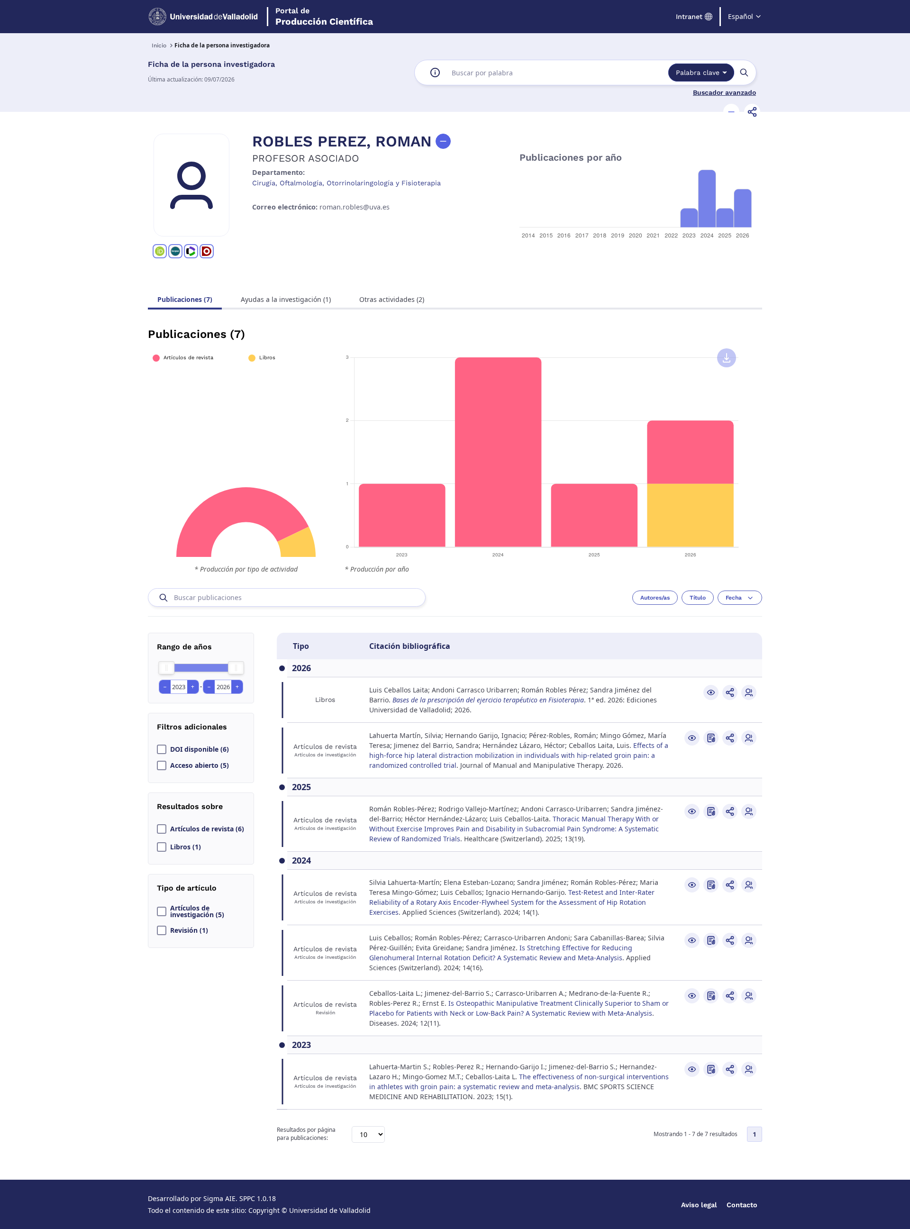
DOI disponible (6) (199, 749)
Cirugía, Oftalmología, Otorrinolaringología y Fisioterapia (346, 183)
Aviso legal (699, 1205)
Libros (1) (185, 847)
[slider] (166, 667)
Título (698, 597)
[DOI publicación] (711, 738)
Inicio (159, 45)
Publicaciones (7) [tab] (184, 299)
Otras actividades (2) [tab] (391, 299)
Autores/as (655, 597)
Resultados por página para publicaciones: (306, 1134)
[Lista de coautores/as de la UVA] (748, 692)
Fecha (734, 597)
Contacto (742, 1205)
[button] (731, 112)
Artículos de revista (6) (207, 829)
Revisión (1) (189, 930)
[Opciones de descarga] (726, 357)
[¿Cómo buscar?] (435, 72)
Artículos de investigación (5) (197, 911)
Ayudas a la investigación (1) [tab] (286, 299)
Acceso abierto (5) (199, 765)
